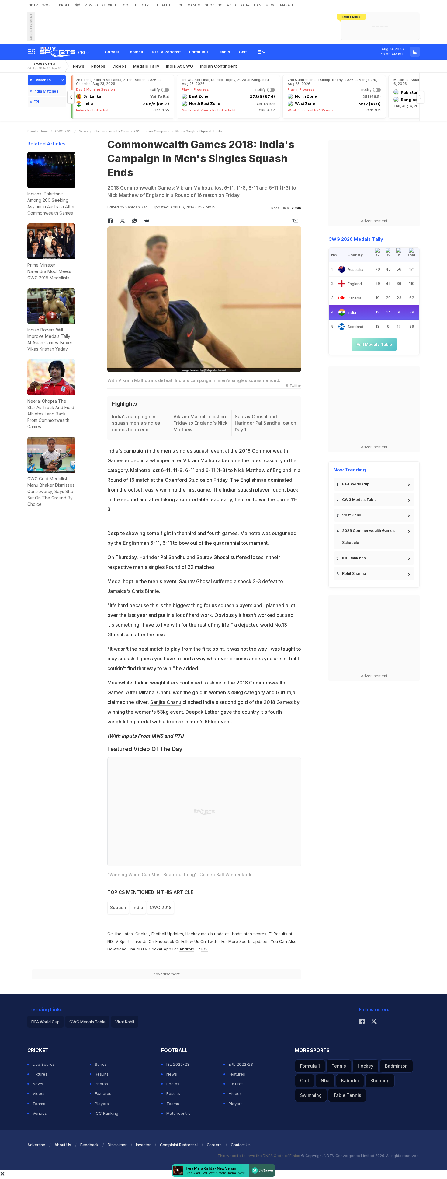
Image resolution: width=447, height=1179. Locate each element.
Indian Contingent (218, 66)
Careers (214, 1144)
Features (103, 1093)
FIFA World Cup (355, 484)
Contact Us (241, 1144)
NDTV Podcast (166, 51)
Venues (40, 1113)
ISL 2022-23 (177, 1064)
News (79, 66)
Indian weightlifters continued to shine (178, 683)
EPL (36, 102)
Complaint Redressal (179, 1144)
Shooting (380, 1080)
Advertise (36, 1144)
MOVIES (91, 5)
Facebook (164, 941)
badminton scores (249, 933)
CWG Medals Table (359, 499)
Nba (325, 1080)
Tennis (223, 51)
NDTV (33, 5)
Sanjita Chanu (165, 702)
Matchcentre (178, 1113)
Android (186, 948)
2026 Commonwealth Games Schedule (368, 536)
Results (102, 1074)
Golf (243, 51)
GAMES (194, 5)
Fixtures (40, 1074)
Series (101, 1064)
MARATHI (287, 5)
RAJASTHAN (250, 5)
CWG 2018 (44, 66)
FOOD (126, 5)
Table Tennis (347, 1095)
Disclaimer (117, 1144)
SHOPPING (214, 5)
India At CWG (179, 66)
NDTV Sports (119, 941)
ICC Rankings (354, 558)
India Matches (45, 91)
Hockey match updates (207, 933)
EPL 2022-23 (241, 1064)
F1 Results (279, 933)
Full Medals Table (374, 344)
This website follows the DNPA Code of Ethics (259, 1155)
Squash (118, 907)
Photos (98, 66)
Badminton (396, 1066)
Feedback (89, 1144)
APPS (231, 5)
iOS (204, 948)
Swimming (311, 1095)
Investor (143, 1144)
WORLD (48, 5)
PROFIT (65, 5)
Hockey (365, 1066)
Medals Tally (146, 66)
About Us (62, 1144)
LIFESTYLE (144, 5)
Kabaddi (350, 1080)
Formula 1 (198, 51)
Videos (119, 66)
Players (102, 1103)
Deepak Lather (202, 712)
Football (135, 51)
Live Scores (44, 1064)
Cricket (112, 51)
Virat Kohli (351, 515)
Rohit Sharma (354, 573)
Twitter (213, 941)
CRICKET (109, 5)
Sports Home (38, 131)
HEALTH (163, 5)
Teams (39, 1103)
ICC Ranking (106, 1113)
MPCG (270, 5)
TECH (178, 5)
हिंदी (77, 5)
